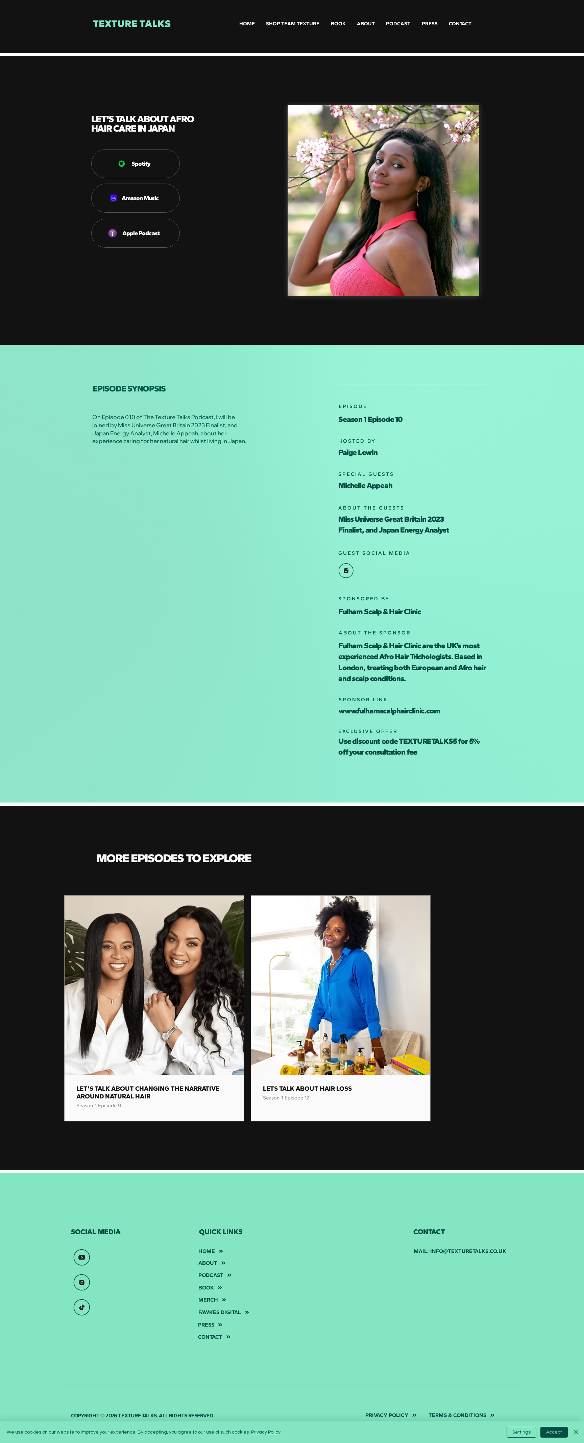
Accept (554, 1432)
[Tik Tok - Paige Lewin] (82, 1307)
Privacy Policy (266, 1432)
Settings (521, 1432)
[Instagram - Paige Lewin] (82, 1282)
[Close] (576, 1432)
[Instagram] (346, 571)
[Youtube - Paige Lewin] (82, 1257)
